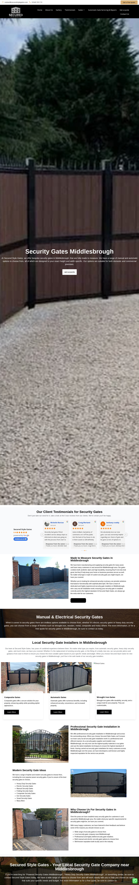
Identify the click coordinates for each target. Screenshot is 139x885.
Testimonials (70, 10)
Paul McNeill (55, 522)
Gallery (59, 10)
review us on (19, 539)
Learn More (11, 712)
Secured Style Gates (23, 529)
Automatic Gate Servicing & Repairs (102, 10)
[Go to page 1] (83, 550)
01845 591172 (37, 2)
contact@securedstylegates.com (16, 2)
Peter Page (111, 522)
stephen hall (83, 522)
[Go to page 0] (81, 550)
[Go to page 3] (86, 550)
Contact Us (124, 14)
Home (39, 10)
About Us (49, 10)
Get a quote (124, 10)
